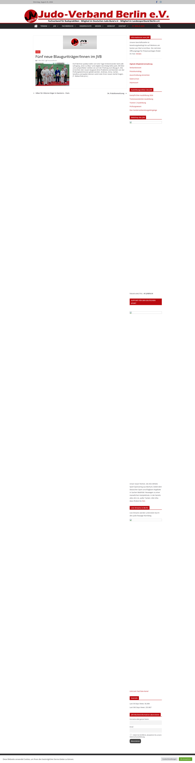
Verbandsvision (135, 68)
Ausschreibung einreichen (140, 75)
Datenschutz (134, 79)
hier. (144, 501)
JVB (54, 26)
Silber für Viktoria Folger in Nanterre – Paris (52, 93)
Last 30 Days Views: (137, 704)
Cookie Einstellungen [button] (169, 759)
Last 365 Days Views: (138, 707)
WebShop (111, 26)
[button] (48, 26)
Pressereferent (52, 60)
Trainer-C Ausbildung (138, 103)
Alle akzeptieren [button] (185, 759)
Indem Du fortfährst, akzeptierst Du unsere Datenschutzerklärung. (145, 736)
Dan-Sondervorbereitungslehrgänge (143, 110)
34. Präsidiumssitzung (115, 93)
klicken (138, 54)
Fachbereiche (67, 26)
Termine (43, 26)
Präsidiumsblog (135, 71)
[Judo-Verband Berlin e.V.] (97, 10)
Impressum (134, 82)
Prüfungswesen (135, 106)
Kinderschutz (85, 26)
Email (131, 727)
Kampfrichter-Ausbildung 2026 (141, 95)
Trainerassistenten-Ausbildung (141, 99)
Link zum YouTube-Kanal (139, 691)
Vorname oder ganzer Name (139, 719)
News (37, 52)
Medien (98, 26)
